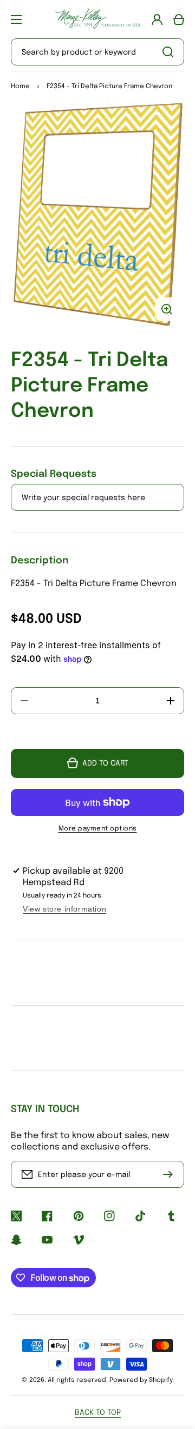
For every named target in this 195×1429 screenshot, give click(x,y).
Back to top (98, 1413)
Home (20, 86)
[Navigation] (16, 19)
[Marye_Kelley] (97, 19)
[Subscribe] (170, 1174)
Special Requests (53, 474)
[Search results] (170, 51)
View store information (64, 909)
